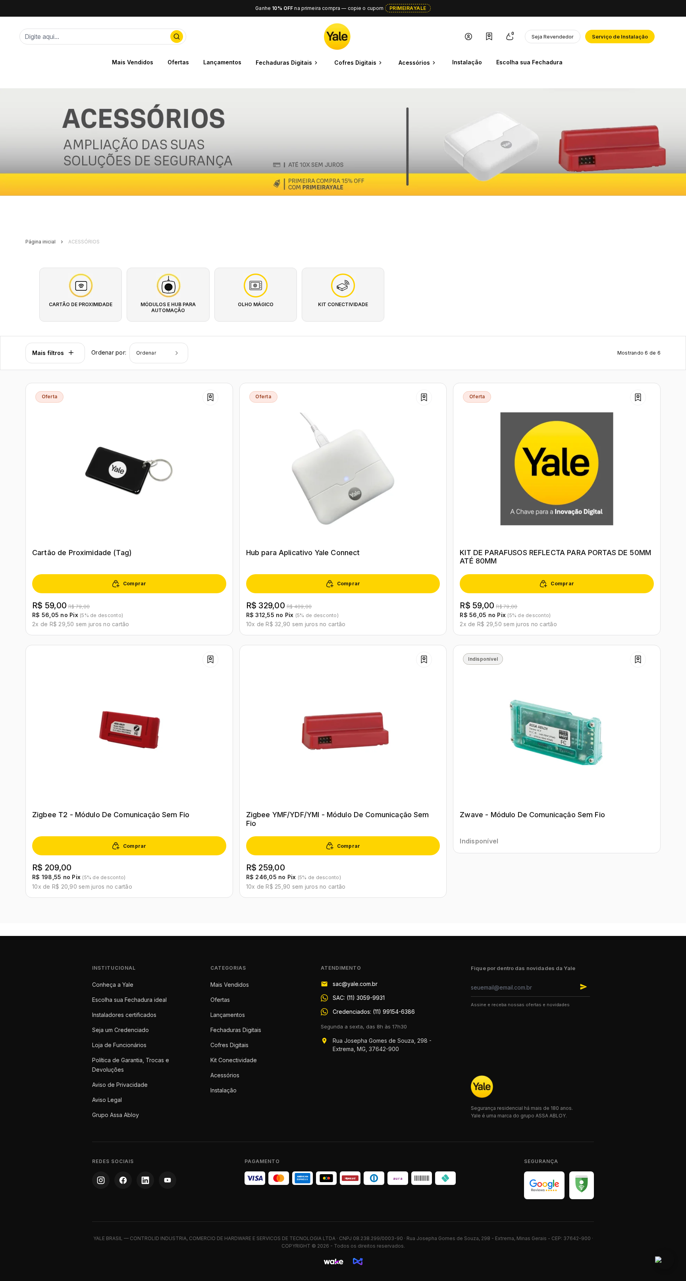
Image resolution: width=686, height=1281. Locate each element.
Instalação (467, 62)
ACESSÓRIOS (84, 242)
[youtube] (167, 1180)
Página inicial (40, 242)
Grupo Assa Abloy (115, 1114)
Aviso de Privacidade (120, 1084)
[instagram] (101, 1180)
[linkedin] (145, 1180)
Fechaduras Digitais (235, 1029)
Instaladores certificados (124, 1014)
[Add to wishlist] (210, 397)
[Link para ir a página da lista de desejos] (489, 36)
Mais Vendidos (132, 62)
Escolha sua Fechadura (529, 62)
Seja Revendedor (553, 36)
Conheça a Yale (112, 984)
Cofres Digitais (229, 1045)
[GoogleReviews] (544, 1185)
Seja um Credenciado (120, 1029)
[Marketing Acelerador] (358, 1261)
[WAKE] (333, 1261)
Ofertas (178, 62)
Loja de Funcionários (119, 1045)
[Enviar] (583, 986)
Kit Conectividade (233, 1060)
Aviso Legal (107, 1099)
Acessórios (224, 1075)
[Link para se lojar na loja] (468, 37)
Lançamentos (222, 62)
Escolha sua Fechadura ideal (129, 999)
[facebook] (123, 1180)
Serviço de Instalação (620, 36)
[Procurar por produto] (176, 36)
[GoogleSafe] (581, 1185)
